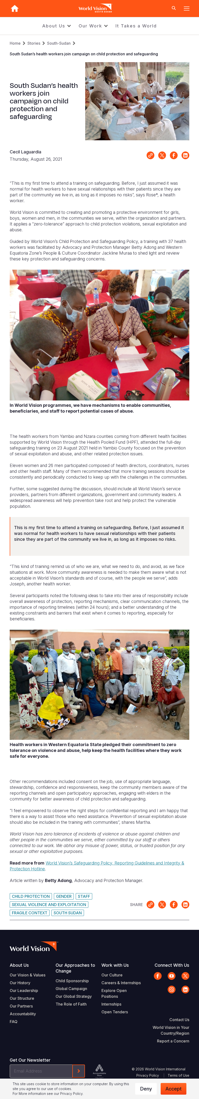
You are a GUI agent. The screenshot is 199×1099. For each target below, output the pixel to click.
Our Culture (112, 975)
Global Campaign (71, 988)
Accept (174, 1089)
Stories (33, 43)
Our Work (90, 25)
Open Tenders (114, 1011)
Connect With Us (172, 965)
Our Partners (21, 1006)
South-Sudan (59, 43)
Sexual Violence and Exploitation (49, 904)
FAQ (13, 1021)
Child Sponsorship (72, 980)
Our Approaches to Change (75, 968)
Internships (111, 1004)
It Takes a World (136, 25)
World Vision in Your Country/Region (171, 1030)
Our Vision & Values (27, 975)
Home (15, 43)
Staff (84, 896)
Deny (146, 1089)
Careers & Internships (121, 982)
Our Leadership (24, 990)
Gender (64, 896)
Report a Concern (173, 1041)
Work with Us (115, 965)
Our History (20, 982)
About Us (53, 25)
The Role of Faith (71, 1004)
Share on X (162, 155)
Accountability (23, 1013)
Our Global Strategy (74, 996)
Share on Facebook (174, 155)
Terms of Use (178, 1075)
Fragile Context (29, 912)
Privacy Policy (147, 1075)
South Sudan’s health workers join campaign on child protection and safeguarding (84, 53)
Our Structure (22, 998)
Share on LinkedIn (185, 155)
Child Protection (31, 896)
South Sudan (68, 912)
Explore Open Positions (114, 993)
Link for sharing (150, 155)
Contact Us (179, 1019)
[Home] (14, 8)
